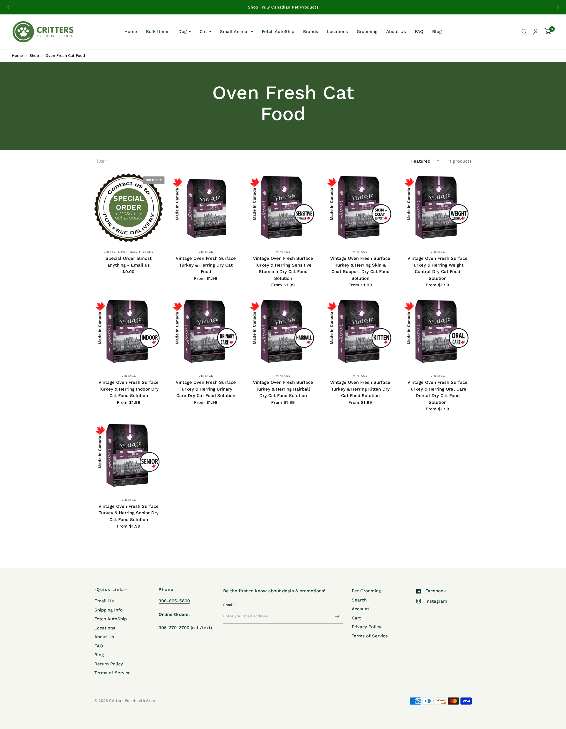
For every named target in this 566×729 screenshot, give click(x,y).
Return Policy (108, 664)
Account (360, 608)
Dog (182, 31)
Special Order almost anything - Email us (129, 262)
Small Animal (234, 31)
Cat (203, 31)
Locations (337, 31)
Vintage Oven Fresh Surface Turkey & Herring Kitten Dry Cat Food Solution (360, 389)
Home (130, 31)
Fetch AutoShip (278, 31)
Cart (356, 618)
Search (359, 600)
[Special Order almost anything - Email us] (128, 207)
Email (228, 605)
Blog (437, 31)
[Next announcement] (557, 7)
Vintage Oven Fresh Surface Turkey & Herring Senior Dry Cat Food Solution (128, 513)
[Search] (524, 31)
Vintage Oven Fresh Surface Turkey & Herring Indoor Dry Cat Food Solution (128, 389)
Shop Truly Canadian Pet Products (283, 7)
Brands (310, 31)
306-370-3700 (174, 627)
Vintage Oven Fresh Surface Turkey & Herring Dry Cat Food (206, 265)
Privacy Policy (366, 626)
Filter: (101, 161)
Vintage (206, 251)
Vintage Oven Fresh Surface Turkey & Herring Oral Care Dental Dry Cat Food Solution (437, 392)
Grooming (367, 31)
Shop (34, 55)
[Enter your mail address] (337, 616)
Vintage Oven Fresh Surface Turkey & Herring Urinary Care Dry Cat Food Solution (206, 389)
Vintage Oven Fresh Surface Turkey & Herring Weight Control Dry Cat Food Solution (437, 268)
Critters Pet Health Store (128, 251)
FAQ (419, 31)
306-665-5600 (174, 601)
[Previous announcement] (8, 7)
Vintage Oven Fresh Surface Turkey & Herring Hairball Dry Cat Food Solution (283, 389)
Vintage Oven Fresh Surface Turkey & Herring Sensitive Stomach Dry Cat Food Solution (283, 268)
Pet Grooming (366, 591)
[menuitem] (131, 32)
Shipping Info (108, 610)
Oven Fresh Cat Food (65, 55)
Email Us (104, 601)
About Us (396, 31)
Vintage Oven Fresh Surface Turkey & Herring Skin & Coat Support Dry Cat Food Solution (360, 268)
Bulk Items (158, 31)
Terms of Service (112, 672)
